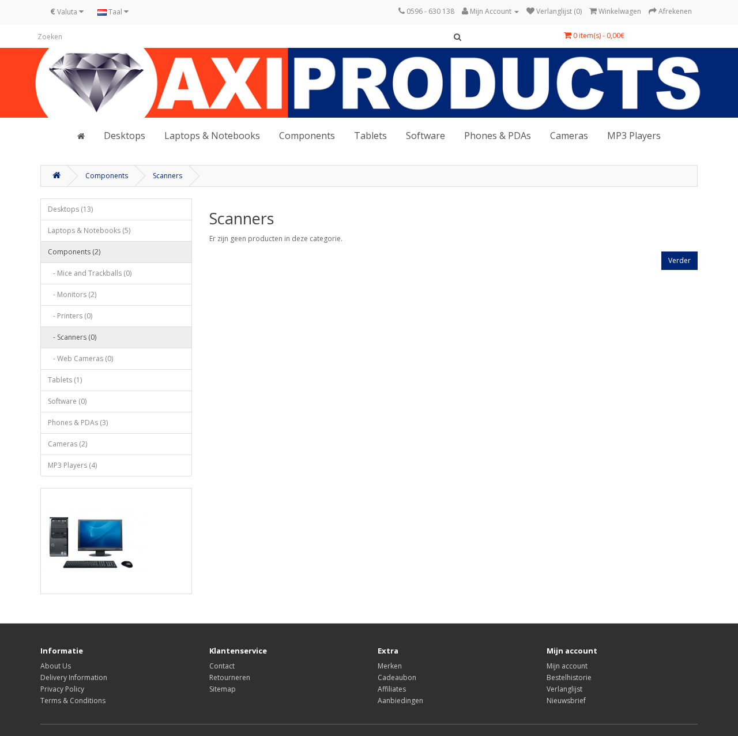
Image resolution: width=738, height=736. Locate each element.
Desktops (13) (70, 209)
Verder (679, 260)
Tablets (370, 135)
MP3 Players (634, 135)
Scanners (167, 176)
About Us (55, 666)
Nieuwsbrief (566, 700)
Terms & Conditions (73, 700)
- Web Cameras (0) (80, 358)
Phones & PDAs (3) (78, 422)
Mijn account (567, 666)
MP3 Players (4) (72, 465)
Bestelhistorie (569, 677)
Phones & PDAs (497, 135)
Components (307, 135)
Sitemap (222, 689)
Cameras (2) (67, 444)
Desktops (124, 135)
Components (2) (74, 252)
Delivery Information (73, 677)
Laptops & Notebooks (212, 135)
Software (425, 135)
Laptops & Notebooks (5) (89, 230)
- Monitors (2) (72, 294)
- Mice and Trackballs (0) (89, 273)
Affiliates (392, 689)
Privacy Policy (62, 689)
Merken (390, 666)
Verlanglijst (564, 689)
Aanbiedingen (400, 700)
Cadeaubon (397, 677)
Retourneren (229, 677)
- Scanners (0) (72, 337)
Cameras (569, 135)
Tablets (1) (65, 380)
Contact (222, 666)
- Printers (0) (70, 316)
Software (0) (67, 401)
